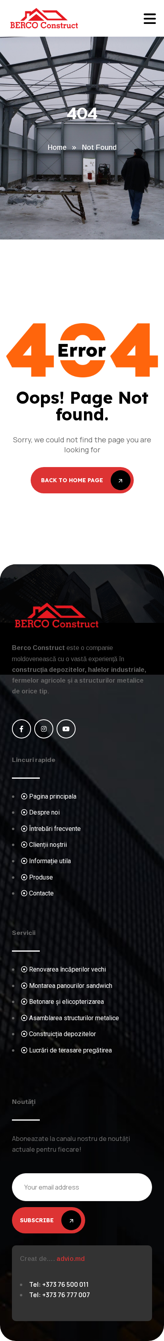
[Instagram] (43, 728)
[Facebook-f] (21, 728)
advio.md (71, 1258)
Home (57, 147)
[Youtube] (66, 728)
